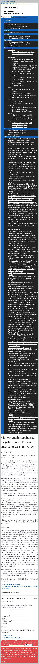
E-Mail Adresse (6, 621)
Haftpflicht (11, 50)
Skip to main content (8, 2)
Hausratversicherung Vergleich (22, 111)
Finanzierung (8, 129)
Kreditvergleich (13, 135)
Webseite (4, 623)
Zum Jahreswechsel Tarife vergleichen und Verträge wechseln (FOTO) (22, 153)
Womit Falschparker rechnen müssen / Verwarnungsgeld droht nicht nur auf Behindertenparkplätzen (21, 289)
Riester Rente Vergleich (19, 125)
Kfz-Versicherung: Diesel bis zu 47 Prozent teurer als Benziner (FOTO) (22, 370)
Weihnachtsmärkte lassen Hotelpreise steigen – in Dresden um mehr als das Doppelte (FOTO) (21, 219)
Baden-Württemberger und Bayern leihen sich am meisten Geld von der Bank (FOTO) (22, 185)
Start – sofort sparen (15, 433)
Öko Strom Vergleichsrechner (18, 26)
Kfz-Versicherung (14, 46)
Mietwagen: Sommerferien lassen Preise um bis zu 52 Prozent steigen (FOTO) (23, 262)
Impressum (8, 635)
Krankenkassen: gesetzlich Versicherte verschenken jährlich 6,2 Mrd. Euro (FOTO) (22, 149)
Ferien (6, 34)
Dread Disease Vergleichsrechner (23, 60)
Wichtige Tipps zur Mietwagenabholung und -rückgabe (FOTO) (21, 270)
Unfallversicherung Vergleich (21, 97)
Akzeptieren (29, 645)
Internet (7, 30)
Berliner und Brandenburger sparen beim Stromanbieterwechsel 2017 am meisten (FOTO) (22, 168)
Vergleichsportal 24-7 (19, 17)
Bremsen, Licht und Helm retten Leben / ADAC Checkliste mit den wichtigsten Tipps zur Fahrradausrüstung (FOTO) (22, 314)
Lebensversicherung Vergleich (22, 115)
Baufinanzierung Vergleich (17, 131)
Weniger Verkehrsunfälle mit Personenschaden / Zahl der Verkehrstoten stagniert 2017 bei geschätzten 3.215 (22, 247)
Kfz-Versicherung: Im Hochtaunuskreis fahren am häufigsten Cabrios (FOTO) (21, 404)
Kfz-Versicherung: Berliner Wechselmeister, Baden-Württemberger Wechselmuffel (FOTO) (23, 366)
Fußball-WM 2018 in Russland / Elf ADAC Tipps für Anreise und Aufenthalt (21, 140)
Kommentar (5, 616)
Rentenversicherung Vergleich (22, 123)
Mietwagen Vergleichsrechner (18, 38)
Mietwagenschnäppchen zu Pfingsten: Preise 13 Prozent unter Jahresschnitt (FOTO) (21, 257)
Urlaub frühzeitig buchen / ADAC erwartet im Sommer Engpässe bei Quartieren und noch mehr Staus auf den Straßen (22, 429)
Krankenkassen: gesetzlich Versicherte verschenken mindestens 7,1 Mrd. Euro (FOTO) (21, 145)
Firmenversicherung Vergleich (22, 93)
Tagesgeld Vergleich (18, 85)
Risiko (10, 87)
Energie (7, 22)
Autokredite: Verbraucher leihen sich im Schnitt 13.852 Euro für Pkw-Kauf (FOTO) (22, 195)
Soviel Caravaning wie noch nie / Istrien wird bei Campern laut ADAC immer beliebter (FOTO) (23, 419)
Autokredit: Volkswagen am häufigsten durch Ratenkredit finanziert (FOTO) (21, 199)
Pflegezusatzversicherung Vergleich (24, 68)
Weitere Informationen (16, 645)
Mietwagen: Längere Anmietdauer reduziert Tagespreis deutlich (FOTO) (23, 252)
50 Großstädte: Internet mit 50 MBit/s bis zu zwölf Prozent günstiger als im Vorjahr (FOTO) (23, 225)
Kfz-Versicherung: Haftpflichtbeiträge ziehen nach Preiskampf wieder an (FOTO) (22, 390)
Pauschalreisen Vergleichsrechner (19, 36)
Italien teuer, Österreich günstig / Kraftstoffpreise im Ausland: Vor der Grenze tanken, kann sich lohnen (23, 350)
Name (3, 619)
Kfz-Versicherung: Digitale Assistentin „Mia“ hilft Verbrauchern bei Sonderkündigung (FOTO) (23, 375)
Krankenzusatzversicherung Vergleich (25, 66)
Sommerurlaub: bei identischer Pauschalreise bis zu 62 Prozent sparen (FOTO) (21, 413)
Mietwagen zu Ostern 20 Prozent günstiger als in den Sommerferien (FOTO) (23, 266)
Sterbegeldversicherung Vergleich (23, 119)
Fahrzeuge (8, 40)
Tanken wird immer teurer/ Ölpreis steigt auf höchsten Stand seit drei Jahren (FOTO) (22, 203)
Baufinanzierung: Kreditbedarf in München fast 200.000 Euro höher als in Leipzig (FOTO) (22, 190)
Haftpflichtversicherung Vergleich (23, 52)
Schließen (4, 662)
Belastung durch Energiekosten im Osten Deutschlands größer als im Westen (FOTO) (22, 163)
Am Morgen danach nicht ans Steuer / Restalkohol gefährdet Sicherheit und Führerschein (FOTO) (21, 330)
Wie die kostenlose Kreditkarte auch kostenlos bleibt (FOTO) (20, 284)
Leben (10, 113)
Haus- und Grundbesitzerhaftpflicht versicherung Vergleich (24, 108)
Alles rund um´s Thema (12, 137)
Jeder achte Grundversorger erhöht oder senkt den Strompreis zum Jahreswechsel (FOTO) (22, 158)
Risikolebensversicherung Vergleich (24, 117)
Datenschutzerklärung (12, 637)
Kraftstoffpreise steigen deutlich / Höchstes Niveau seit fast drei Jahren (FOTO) (23, 207)
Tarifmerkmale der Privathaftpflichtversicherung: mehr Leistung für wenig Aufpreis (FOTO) (20, 231)
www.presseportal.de (13, 584)
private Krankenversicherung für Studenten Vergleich (23, 78)
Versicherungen (9, 48)
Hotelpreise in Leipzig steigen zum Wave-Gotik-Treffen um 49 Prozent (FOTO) (22, 211)
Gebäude (11, 105)
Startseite (7, 20)
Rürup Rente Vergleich (19, 127)
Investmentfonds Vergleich (17, 133)
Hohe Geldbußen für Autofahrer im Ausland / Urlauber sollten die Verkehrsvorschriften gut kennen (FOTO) (23, 344)
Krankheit (11, 58)
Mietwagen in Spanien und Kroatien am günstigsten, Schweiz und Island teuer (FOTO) (21, 279)
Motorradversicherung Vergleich (19, 44)
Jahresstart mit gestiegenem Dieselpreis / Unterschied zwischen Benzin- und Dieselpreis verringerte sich (22, 356)
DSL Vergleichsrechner (15, 32)
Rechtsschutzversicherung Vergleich (24, 95)
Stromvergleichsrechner (16, 24)
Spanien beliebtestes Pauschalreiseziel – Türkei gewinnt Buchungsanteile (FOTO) (21, 424)
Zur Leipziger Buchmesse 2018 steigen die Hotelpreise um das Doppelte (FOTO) (22, 215)
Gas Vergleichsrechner (15, 28)
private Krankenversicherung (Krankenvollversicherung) (22, 71)
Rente (10, 121)
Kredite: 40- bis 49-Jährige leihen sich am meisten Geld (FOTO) (21, 177)
